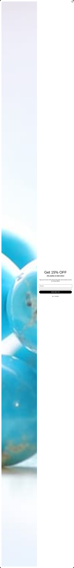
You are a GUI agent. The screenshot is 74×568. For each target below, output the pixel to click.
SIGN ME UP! (55, 292)
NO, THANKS (55, 296)
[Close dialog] (72, 1)
